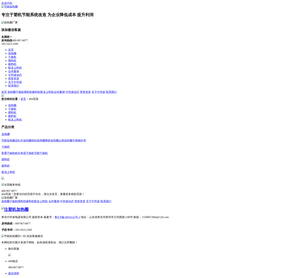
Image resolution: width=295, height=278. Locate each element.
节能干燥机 (41, 153)
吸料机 (12, 64)
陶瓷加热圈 (52, 140)
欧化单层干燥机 (24, 153)
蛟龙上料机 (15, 67)
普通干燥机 (8, 153)
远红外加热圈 (23, 140)
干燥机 (12, 56)
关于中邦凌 (15, 82)
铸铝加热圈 (38, 140)
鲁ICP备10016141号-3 (67, 217)
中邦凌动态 (15, 74)
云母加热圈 (65, 140)
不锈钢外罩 (79, 140)
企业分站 (6, 3)
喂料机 (12, 60)
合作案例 (13, 71)
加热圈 (12, 53)
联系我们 (13, 85)
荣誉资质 (13, 78)
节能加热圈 (8, 140)
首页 (11, 49)
